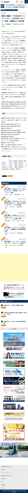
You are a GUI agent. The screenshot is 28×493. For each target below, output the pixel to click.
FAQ (2, 481)
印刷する (10, 176)
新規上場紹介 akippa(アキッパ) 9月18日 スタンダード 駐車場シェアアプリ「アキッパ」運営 (14, 190)
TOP (2, 10)
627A (6, 194)
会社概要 (3, 484)
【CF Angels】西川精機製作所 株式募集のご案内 (16, 7)
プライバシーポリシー (5, 472)
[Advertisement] (14, 268)
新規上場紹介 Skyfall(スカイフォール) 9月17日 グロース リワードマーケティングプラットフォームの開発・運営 (15, 217)
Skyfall (18, 220)
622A (6, 245)
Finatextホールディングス (18, 24)
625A (14, 220)
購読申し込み (22, 2)
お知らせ (3, 488)
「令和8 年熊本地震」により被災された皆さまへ (16, 5)
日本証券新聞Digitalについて (6, 466)
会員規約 (3, 469)
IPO (3, 24)
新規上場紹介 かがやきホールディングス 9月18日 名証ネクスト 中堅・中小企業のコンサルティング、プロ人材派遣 (15, 203)
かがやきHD (12, 206)
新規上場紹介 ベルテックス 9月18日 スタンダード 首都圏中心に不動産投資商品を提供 (15, 229)
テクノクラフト (13, 245)
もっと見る (13, 328)
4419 (3, 26)
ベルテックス (12, 233)
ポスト (4, 176)
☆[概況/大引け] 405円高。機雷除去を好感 (13, 305)
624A (6, 206)
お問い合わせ (3, 478)
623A (6, 233)
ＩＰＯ (3, 13)
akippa (11, 194)
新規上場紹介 (8, 24)
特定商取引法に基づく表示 (6, 475)
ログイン (17, 2)
